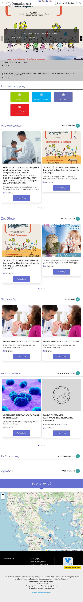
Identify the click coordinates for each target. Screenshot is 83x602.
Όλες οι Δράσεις (68, 471)
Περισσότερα (21, 198)
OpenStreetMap (58, 550)
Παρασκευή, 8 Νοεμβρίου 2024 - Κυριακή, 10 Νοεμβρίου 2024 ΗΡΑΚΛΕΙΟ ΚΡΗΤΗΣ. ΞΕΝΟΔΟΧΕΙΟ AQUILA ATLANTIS (61, 178)
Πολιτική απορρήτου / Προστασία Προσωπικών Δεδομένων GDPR (39, 564)
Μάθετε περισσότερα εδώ (41, 592)
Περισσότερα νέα (68, 125)
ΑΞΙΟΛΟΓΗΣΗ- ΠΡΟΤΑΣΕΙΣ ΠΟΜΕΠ (55, 424)
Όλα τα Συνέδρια (68, 218)
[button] (39, 208)
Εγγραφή (60, 3)
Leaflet (49, 550)
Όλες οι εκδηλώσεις (66, 456)
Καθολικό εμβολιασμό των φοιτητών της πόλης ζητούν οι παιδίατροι (20, 423)
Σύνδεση (71, 3)
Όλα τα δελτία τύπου (66, 373)
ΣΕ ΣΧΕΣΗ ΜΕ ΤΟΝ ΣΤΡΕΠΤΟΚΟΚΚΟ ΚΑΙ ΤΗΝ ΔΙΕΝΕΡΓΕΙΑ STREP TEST (19, 346)
